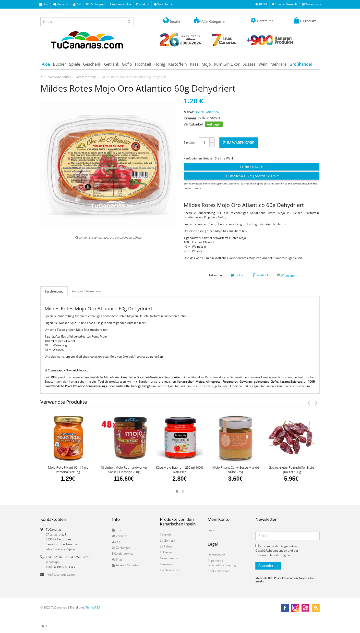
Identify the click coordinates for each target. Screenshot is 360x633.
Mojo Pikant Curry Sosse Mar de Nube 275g (235, 469)
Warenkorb (313, 4)
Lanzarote (167, 564)
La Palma (166, 546)
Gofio (127, 64)
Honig (159, 64)
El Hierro (166, 552)
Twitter (239, 275)
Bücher (59, 64)
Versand (62, 4)
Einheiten (190, 142)
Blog (118, 559)
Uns (45, 4)
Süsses (249, 64)
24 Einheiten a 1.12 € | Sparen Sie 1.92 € (251, 176)
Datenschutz (216, 555)
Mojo (206, 64)
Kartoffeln (177, 64)
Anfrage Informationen (87, 291)
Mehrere (279, 64)
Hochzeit (143, 64)
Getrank (111, 64)
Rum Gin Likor (227, 64)
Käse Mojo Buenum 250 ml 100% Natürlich (179, 469)
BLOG (262, 4)
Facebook (262, 275)
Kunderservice (121, 4)
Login (211, 530)
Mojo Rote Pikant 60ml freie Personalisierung (68, 469)
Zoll (78, 4)
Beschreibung (54, 291)
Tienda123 (92, 607)
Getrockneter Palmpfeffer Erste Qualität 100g (291, 469)
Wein (263, 64)
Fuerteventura (169, 570)
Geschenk (92, 64)
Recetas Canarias (127, 565)
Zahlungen (97, 4)
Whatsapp (287, 275)
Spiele (74, 64)
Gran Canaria (169, 558)
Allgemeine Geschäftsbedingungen (223, 563)
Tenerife (165, 535)
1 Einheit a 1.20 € (251, 167)
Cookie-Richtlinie (219, 571)
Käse (194, 64)
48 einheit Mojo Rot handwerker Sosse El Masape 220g (123, 469)
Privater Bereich (285, 4)
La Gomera (167, 540)
